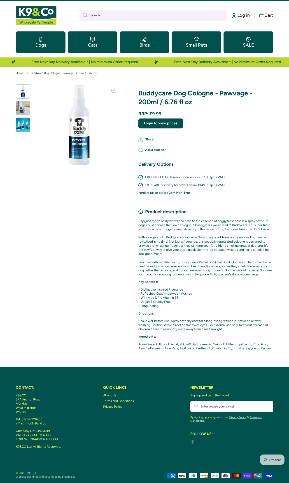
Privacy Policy (112, 407)
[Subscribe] (267, 406)
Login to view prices (160, 123)
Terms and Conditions (118, 401)
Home (19, 73)
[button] (266, 15)
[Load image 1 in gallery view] (23, 91)
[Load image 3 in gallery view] (23, 125)
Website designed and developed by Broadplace (45, 476)
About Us (109, 395)
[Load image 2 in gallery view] (23, 108)
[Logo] (36, 15)
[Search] (83, 15)
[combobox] (153, 15)
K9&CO (31, 473)
